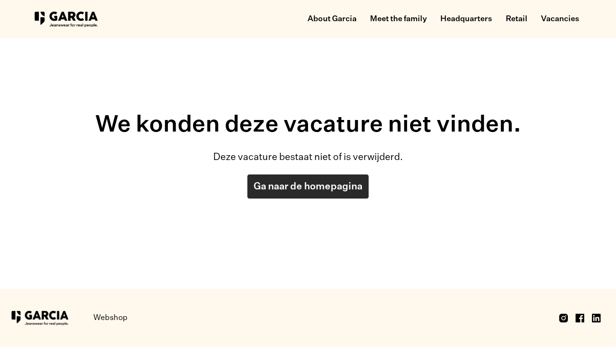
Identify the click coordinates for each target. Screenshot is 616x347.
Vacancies (560, 19)
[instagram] (563, 318)
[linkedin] (596, 318)
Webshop (110, 318)
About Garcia (332, 19)
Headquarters (466, 19)
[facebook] (580, 318)
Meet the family (398, 19)
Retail (516, 19)
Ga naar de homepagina (308, 186)
